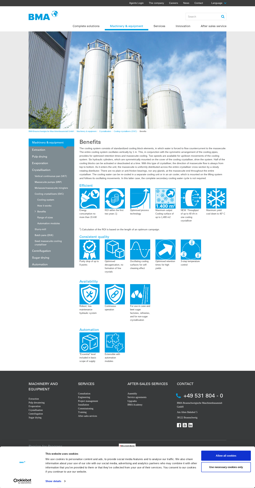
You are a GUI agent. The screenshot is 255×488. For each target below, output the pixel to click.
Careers (173, 3)
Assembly (132, 393)
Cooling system (45, 199)
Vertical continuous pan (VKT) (51, 176)
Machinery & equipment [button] (126, 26)
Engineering (84, 397)
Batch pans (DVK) (44, 235)
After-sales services (87, 416)
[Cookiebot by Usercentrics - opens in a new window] (22, 481)
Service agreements (137, 397)
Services (86, 384)
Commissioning (85, 408)
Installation (83, 404)
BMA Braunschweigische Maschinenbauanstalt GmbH (51, 131)
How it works (44, 205)
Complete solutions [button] (86, 26)
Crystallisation (105, 131)
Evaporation (40, 163)
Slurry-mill (40, 229)
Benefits (41, 211)
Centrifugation (41, 251)
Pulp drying (39, 156)
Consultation (84, 393)
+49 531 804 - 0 (203, 395)
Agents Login (136, 3)
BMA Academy (135, 404)
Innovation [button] (183, 26)
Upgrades (132, 401)
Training (82, 412)
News (186, 3)
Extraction (38, 149)
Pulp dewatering (37, 402)
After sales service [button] (213, 26)
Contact (198, 3)
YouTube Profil (185, 425)
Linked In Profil (190, 425)
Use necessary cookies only (226, 466)
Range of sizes (45, 217)
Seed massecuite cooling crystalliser (48, 242)
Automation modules (48, 223)
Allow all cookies (226, 455)
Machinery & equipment (86, 131)
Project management (88, 401)
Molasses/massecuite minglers (51, 187)
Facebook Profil (179, 425)
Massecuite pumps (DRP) (48, 181)
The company (156, 3)
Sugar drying (40, 257)
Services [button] (159, 26)
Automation (40, 264)
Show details (53, 481)
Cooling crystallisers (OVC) (125, 131)
